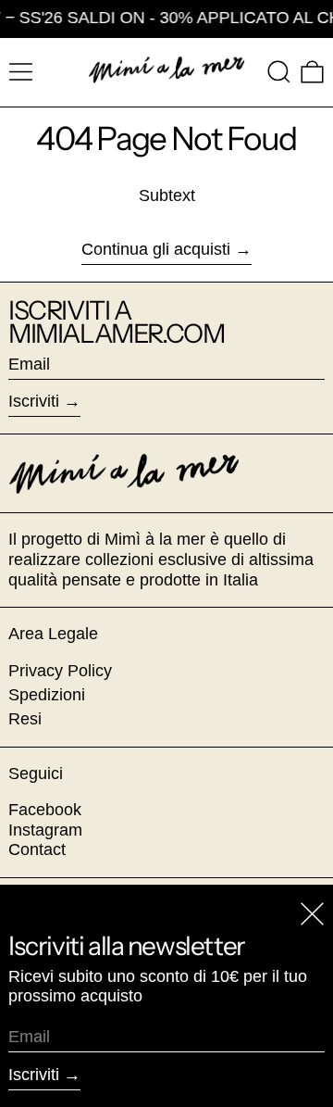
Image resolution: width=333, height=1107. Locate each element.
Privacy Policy (60, 670)
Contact (37, 849)
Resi (25, 719)
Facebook (44, 809)
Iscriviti (33, 401)
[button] (278, 72)
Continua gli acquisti (155, 249)
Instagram (45, 830)
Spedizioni (46, 695)
